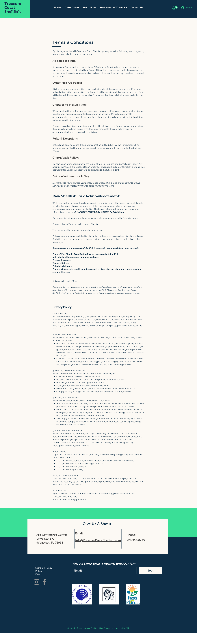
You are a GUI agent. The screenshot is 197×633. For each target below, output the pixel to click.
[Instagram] (36, 582)
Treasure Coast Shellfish (12, 8)
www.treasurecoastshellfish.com (89, 322)
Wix (128, 628)
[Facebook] (44, 582)
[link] (175, 8)
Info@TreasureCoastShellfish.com (98, 540)
